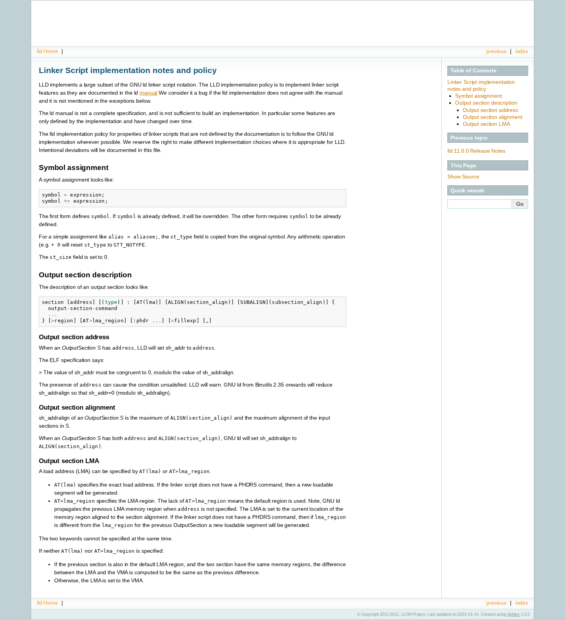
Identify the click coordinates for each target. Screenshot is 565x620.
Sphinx (513, 614)
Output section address (490, 110)
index (521, 51)
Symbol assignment (478, 96)
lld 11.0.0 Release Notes (476, 151)
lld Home (47, 51)
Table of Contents (473, 70)
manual (148, 93)
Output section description (486, 103)
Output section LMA (486, 124)
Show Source (463, 176)
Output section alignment (492, 117)
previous (496, 51)
